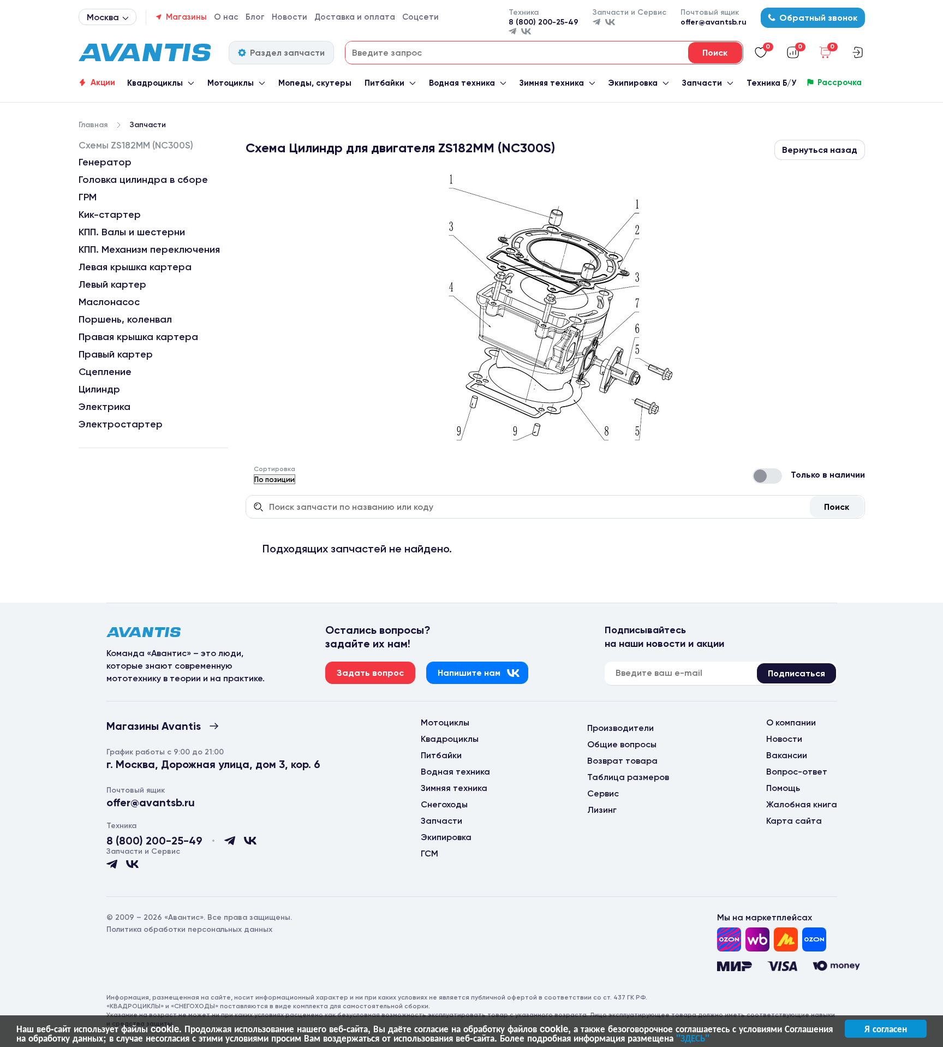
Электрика (104, 407)
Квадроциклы (155, 83)
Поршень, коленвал (125, 319)
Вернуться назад (819, 150)
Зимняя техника (552, 83)
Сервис (603, 793)
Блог (255, 17)
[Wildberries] (757, 939)
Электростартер (121, 424)
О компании (791, 722)
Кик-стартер (110, 215)
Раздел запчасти (287, 52)
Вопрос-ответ (796, 771)
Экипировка (633, 83)
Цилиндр (99, 389)
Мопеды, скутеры (314, 83)
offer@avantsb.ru (714, 22)
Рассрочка (839, 82)
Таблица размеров (628, 777)
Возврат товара (622, 760)
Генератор (105, 162)
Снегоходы (444, 804)
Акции (103, 82)
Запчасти (702, 83)
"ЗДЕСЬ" (692, 1037)
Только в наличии (828, 474)
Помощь (783, 788)
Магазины (186, 17)
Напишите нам (469, 673)
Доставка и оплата (354, 17)
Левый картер (112, 284)
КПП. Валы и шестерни (132, 232)
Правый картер (116, 354)
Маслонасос (109, 302)
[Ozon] (729, 939)
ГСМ (429, 853)
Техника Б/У (771, 83)
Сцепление (105, 372)
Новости (289, 17)
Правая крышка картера (138, 337)
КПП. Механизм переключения (149, 249)
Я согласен (885, 1028)
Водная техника (462, 83)
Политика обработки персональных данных (189, 929)
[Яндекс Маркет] (786, 939)
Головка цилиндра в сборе (143, 180)
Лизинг (602, 810)
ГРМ (88, 197)
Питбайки (384, 83)
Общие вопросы (621, 744)
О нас (226, 17)
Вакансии (786, 755)
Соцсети (420, 17)
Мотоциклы (230, 83)
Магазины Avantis (153, 726)
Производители (620, 728)
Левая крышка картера (135, 267)
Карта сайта (794, 821)
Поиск (836, 507)
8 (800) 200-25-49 (543, 22)
